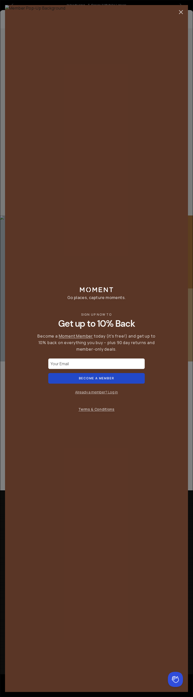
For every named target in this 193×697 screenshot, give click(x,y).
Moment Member (76, 336)
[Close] (181, 12)
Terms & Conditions (96, 409)
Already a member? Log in (96, 392)
